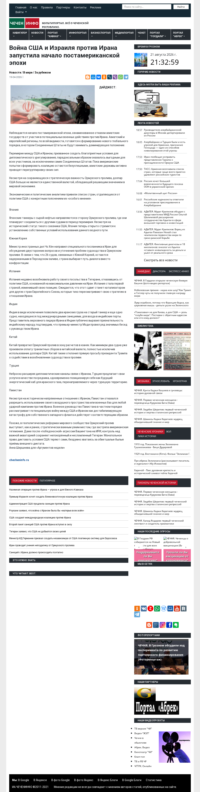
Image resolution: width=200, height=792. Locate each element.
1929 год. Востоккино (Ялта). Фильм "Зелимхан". (162, 454)
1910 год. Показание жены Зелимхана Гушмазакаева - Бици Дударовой (156, 446)
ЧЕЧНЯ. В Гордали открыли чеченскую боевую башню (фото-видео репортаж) (161, 282)
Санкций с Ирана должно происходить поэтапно (36, 552)
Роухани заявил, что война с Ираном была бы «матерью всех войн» (46, 510)
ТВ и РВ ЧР (140, 761)
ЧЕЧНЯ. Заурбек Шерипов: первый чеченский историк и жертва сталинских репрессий (160, 411)
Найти (181, 6)
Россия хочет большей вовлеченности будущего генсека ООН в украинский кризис (163, 183)
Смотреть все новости (161, 260)
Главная (20, 7)
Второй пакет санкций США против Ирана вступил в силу (40, 524)
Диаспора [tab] (159, 271)
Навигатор (20, 32)
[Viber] (115, 77)
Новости (37, 32)
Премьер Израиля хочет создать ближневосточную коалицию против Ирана (51, 496)
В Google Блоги (131, 780)
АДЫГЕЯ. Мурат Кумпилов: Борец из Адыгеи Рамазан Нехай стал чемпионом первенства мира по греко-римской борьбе (164, 234)
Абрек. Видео (142, 747)
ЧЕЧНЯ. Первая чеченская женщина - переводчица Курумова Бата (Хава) (156, 401)
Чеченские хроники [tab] (150, 431)
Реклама (95, 7)
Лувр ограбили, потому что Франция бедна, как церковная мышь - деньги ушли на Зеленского (161, 304)
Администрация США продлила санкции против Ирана (39, 503)
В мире (27, 72)
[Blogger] (87, 77)
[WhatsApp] (120, 77)
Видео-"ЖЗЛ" (141, 733)
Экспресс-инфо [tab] (179, 271)
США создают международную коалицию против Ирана (40, 517)
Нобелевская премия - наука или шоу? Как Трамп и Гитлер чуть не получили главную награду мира (162, 292)
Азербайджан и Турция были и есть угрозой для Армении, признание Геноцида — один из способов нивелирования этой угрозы (164, 146)
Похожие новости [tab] (25, 480)
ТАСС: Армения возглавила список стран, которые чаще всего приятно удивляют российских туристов (164, 171)
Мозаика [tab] (143, 381)
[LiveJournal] (109, 77)
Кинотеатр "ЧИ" (143, 752)
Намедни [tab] (144, 271)
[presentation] (186, 344)
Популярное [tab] (47, 480)
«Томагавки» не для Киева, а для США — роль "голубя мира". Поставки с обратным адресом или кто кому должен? (160, 315)
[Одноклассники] (104, 77)
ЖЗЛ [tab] (168, 431)
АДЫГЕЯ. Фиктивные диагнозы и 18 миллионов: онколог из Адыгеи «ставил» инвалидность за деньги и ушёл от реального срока (165, 248)
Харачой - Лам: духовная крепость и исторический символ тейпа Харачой (156, 472)
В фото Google (60, 780)
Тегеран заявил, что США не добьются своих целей (37, 531)
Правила (47, 7)
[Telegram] (126, 77)
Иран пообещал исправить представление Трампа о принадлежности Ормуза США (161, 159)
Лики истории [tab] (147, 436)
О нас (34, 7)
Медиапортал (124, 32)
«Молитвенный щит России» (160, 193)
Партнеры (63, 7)
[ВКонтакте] (98, 77)
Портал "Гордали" (157, 34)
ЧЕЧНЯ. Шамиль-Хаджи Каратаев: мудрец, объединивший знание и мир (158, 420)
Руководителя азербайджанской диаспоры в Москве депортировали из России (164, 132)
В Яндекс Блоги (108, 780)
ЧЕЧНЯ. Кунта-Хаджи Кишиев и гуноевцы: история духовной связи (158, 392)
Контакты (80, 7)
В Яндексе (40, 780)
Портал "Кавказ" (53, 34)
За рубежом (43, 72)
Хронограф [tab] (180, 381)
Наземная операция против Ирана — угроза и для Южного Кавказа (46, 489)
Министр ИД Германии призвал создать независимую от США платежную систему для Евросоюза (63, 538)
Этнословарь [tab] (161, 381)
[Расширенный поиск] (124, 12)
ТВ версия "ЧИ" (143, 728)
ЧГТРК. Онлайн (143, 766)
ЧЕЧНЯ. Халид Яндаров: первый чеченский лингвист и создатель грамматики (159, 522)
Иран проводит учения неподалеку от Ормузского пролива (41, 545)
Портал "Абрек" (178, 34)
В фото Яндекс (83, 780)
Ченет (142, 32)
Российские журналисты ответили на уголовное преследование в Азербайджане (164, 202)
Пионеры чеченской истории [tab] (157, 482)
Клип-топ (139, 756)
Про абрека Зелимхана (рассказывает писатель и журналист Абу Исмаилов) (161, 462)
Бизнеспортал (101, 32)
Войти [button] (19, 12)
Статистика (154, 780)
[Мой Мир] (93, 77)
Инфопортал (78, 32)
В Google (23, 780)
